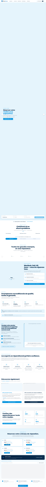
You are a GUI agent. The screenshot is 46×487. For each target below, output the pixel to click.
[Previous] (2, 114)
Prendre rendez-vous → (23, 485)
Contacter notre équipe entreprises (9, 423)
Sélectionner (29, 444)
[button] (12, 442)
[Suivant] (44, 256)
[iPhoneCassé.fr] (4, 1)
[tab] (11, 279)
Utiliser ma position (41, 462)
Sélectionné (7, 444)
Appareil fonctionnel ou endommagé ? (8, 346)
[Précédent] (2, 256)
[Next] (44, 114)
